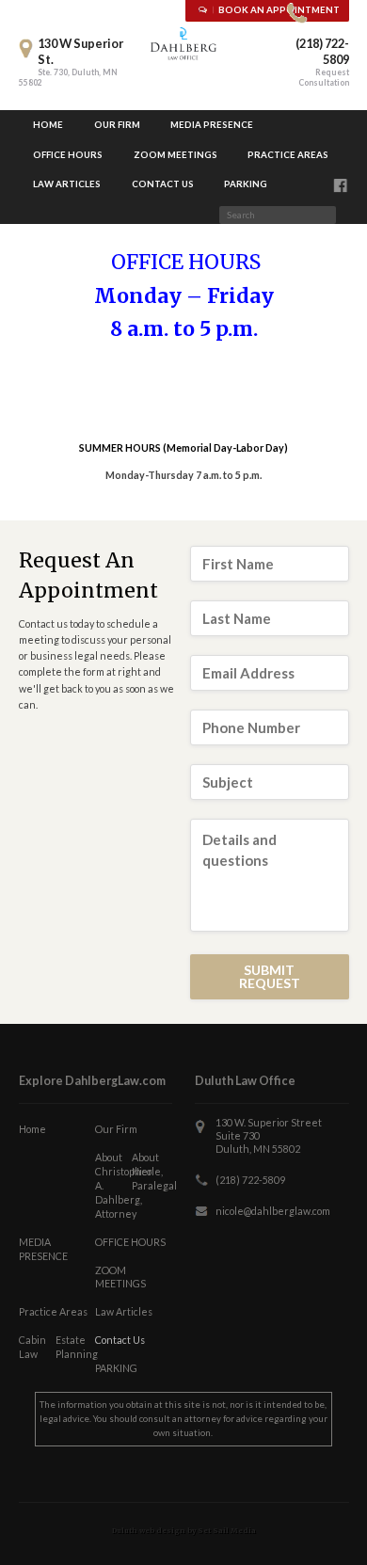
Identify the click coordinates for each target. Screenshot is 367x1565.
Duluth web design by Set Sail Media (184, 1530)
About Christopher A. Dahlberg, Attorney (113, 1185)
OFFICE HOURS (68, 155)
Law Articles (67, 184)
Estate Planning (73, 1346)
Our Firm (117, 125)
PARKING (245, 184)
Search (343, 217)
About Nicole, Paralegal (150, 1171)
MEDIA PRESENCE (211, 125)
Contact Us (163, 184)
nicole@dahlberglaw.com (272, 1211)
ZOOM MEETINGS (175, 155)
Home (48, 125)
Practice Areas (287, 155)
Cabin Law (32, 1346)
